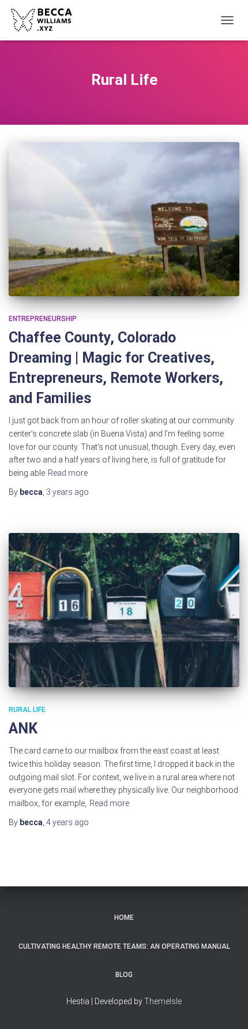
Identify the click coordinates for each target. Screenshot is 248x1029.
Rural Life (27, 710)
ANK (23, 728)
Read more (68, 473)
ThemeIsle (163, 1001)
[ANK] (124, 610)
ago (67, 492)
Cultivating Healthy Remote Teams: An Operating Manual (124, 946)
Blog (124, 975)
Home (124, 918)
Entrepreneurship (43, 319)
